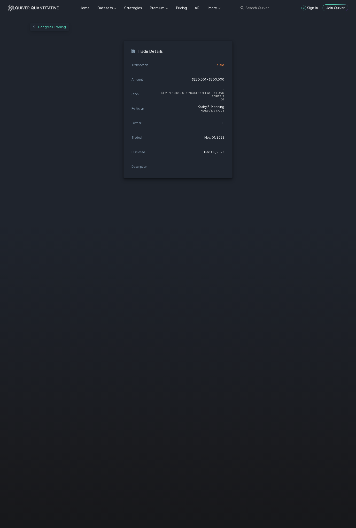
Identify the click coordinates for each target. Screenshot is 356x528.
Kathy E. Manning (211, 107)
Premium (157, 8)
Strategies (133, 8)
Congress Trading (52, 27)
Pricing (181, 8)
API (198, 8)
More (212, 8)
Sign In (312, 8)
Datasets (105, 8)
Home (84, 8)
